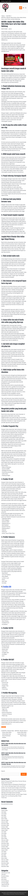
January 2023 (4, 864)
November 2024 (5, 845)
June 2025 (3, 833)
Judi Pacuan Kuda (5, 872)
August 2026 (4, 810)
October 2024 (4, 846)
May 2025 (3, 835)
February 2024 (4, 859)
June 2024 (3, 853)
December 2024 (5, 843)
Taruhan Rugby (5, 882)
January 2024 (4, 861)
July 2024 (3, 851)
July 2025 (3, 831)
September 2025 (5, 828)
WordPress (22, 893)
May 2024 (3, 855)
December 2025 (5, 823)
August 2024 (4, 850)
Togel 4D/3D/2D (5, 884)
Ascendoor (12, 893)
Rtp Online (3, 877)
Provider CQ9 (7, 587)
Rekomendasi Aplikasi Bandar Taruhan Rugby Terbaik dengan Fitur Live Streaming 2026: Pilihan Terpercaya (14, 796)
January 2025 (4, 841)
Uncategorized (4, 886)
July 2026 (3, 812)
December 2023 (5, 863)
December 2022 (5, 866)
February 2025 (4, 840)
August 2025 (4, 830)
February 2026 (4, 820)
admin (10, 29)
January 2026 (4, 822)
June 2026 (3, 813)
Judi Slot (3, 874)
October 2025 (4, 827)
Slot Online (4, 879)
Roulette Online (5, 876)
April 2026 (3, 817)
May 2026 (3, 815)
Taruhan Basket (5, 881)
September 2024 (5, 848)
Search (3, 771)
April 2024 (3, 856)
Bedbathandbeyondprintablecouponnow (17, 892)
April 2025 (3, 836)
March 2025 (4, 838)
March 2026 (4, 818)
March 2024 (4, 858)
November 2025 (5, 825)
